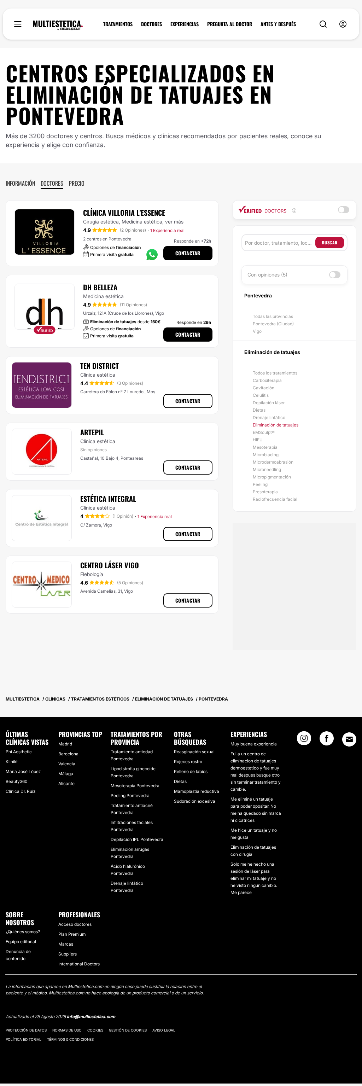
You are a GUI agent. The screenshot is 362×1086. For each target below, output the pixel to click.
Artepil (92, 432)
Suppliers (67, 954)
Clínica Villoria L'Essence (124, 212)
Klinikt (12, 761)
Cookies (95, 1030)
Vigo (257, 331)
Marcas (65, 944)
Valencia (66, 763)
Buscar (330, 242)
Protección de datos (26, 1030)
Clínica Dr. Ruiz (20, 791)
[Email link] (349, 739)
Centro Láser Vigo (109, 565)
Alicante (66, 783)
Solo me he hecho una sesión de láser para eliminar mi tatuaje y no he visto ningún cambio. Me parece (253, 878)
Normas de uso (67, 1030)
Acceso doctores (75, 924)
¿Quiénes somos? (23, 931)
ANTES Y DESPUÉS (278, 24)
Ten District (99, 365)
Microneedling (267, 469)
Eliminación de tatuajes (275, 425)
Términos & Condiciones (70, 1039)
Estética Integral (108, 498)
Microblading (266, 454)
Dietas (259, 410)
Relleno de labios (191, 771)
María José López (23, 771)
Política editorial (23, 1039)
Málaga (65, 773)
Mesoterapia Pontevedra (135, 785)
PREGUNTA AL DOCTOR (229, 24)
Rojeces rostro (188, 761)
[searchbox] (280, 243)
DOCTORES (151, 24)
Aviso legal (163, 1030)
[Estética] (58, 25)
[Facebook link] (327, 740)
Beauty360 (17, 781)
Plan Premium (72, 934)
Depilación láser (269, 402)
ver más (174, 222)
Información (20, 183)
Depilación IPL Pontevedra (137, 839)
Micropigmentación (272, 477)
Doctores (52, 183)
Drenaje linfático (269, 417)
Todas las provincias (273, 316)
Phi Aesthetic (19, 751)
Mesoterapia (265, 447)
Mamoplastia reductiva (196, 791)
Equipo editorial (21, 941)
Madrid (65, 744)
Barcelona (68, 753)
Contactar (187, 253)
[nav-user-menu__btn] (343, 24)
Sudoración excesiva (194, 801)
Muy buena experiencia (253, 744)
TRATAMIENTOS (118, 24)
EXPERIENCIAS (184, 24)
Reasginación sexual (194, 751)
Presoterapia (265, 491)
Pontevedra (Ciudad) (273, 323)
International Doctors (79, 963)
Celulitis (261, 395)
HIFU (258, 439)
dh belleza (100, 287)
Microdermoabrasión (273, 462)
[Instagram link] (304, 740)
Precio (76, 183)
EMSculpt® (264, 432)
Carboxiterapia (267, 380)
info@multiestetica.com (91, 1016)
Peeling (260, 484)
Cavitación (263, 387)
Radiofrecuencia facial (275, 499)
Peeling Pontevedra (130, 795)
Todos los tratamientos (275, 373)
